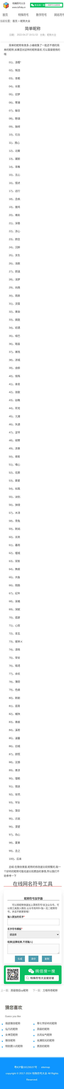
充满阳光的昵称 (45, 1040)
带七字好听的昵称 (47, 1023)
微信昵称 (10, 1040)
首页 (5, 14)
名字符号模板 (14, 929)
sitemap (45, 1067)
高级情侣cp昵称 (19, 990)
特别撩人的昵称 (14, 1046)
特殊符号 (23, 14)
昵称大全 (25, 21)
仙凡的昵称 (11, 1029)
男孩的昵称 (43, 1046)
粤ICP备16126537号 (25, 1067)
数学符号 (41, 14)
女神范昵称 (11, 1034)
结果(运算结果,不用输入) (20, 942)
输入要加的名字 (16, 916)
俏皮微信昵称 (12, 1023)
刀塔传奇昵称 (50, 990)
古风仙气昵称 (44, 1034)
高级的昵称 (43, 1029)
